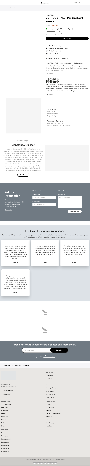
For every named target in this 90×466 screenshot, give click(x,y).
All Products (10, 8)
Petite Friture (5, 420)
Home (3, 8)
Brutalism (49, 426)
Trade (47, 382)
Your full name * (36, 194)
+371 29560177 (6, 394)
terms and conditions (49, 357)
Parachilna (4, 417)
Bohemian (49, 417)
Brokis (3, 423)
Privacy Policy (50, 397)
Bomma (3, 413)
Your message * (62, 194)
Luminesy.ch (5, 448)
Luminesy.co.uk (6, 439)
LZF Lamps (4, 407)
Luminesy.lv (5, 451)
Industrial (48, 410)
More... (3, 426)
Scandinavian (50, 407)
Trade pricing (64, 58)
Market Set (4, 410)
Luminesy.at (5, 445)
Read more (49, 73)
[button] (50, 21)
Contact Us (49, 375)
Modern (48, 404)
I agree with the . (45, 357)
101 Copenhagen (6, 404)
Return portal (50, 391)
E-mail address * (36, 201)
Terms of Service (51, 394)
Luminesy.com (5, 433)
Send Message (74, 211)
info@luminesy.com (11, 206)
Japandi (48, 420)
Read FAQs (8, 210)
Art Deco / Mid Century (53, 413)
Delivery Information (52, 58)
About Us (49, 379)
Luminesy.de (5, 442)
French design (50, 423)
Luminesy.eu (5, 436)
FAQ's (47, 385)
